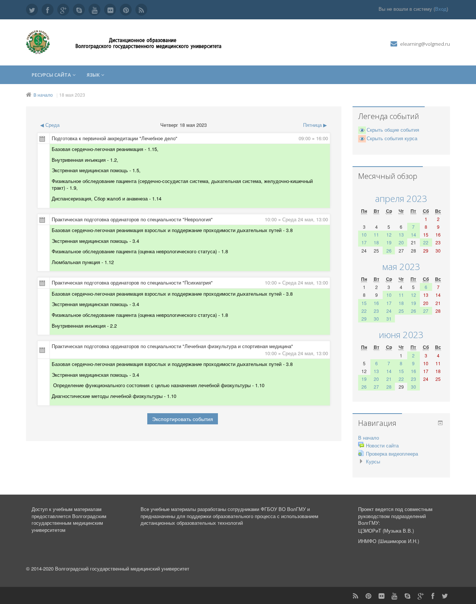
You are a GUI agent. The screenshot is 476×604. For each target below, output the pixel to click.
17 (364, 242)
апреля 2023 (401, 198)
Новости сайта (382, 445)
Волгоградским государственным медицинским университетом (69, 523)
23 (376, 311)
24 (389, 311)
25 (401, 311)
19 (389, 242)
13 (401, 234)
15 (364, 303)
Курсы (373, 461)
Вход (441, 8)
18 (376, 242)
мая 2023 (401, 266)
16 (376, 303)
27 (425, 311)
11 (376, 234)
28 (389, 386)
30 (376, 318)
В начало (43, 94)
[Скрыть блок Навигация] (440, 423)
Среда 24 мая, (299, 219)
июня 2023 (401, 334)
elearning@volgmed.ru (425, 44)
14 (413, 234)
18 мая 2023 (72, 94)
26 (389, 250)
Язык (93, 74)
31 (389, 318)
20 (401, 242)
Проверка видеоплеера (392, 453)
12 (389, 234)
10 (364, 234)
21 (389, 379)
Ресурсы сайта (51, 74)
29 (364, 318)
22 (425, 242)
